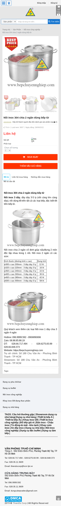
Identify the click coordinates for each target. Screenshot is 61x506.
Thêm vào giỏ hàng (30, 166)
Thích (7, 127)
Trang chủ (6, 30)
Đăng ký (54, 3)
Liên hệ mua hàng (20, 177)
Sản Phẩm (17, 30)
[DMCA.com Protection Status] (13, 499)
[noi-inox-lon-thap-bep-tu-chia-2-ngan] (31, 103)
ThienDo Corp (20, 503)
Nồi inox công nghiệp (32, 30)
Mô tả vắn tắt (9, 181)
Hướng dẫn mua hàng (40, 177)
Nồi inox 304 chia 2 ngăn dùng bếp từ (16, 32)
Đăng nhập (41, 3)
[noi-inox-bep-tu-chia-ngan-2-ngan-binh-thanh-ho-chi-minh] (13, 103)
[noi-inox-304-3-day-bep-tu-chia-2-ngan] (49, 103)
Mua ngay (31, 157)
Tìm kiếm (54, 21)
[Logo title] (30, 12)
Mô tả (6, 177)
